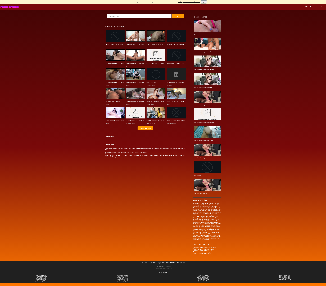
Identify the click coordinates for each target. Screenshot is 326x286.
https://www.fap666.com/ (41, 279)
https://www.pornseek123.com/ (203, 277)
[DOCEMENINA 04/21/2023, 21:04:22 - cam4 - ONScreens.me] (176, 61)
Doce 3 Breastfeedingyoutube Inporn (203, 87)
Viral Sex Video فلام (215, 207)
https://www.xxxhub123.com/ (122, 277)
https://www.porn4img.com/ (284, 278)
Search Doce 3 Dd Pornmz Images (202, 253)
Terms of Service (321, 7)
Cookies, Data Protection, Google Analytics (189, 2)
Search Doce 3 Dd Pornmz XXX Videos (204, 249)
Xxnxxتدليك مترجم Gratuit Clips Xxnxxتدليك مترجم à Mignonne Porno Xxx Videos (205, 218)
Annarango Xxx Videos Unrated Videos (202, 226)
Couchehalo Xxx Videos (208, 238)
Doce (195, 34)
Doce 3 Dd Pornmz (198, 175)
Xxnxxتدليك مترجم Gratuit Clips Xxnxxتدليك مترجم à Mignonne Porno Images (206, 215)
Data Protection (170, 262)
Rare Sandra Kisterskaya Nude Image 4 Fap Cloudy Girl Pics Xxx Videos (206, 220)
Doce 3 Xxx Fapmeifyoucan (200, 193)
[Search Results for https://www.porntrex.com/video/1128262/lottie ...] (156, 99)
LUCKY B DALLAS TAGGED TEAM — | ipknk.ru (158, 44)
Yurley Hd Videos (201, 215)
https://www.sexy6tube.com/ (203, 275)
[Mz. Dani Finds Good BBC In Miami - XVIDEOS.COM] (176, 41)
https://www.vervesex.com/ (122, 275)
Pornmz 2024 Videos (152, 82)
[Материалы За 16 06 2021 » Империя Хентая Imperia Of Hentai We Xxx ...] (156, 61)
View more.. (145, 128)
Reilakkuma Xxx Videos (213, 229)
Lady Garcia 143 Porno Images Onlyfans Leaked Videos (206, 233)
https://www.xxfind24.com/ (122, 279)
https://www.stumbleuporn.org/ (285, 279)
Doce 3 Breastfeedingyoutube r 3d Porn (204, 122)
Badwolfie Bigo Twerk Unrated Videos (202, 203)
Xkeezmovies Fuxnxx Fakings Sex (201, 207)
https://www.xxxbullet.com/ (122, 276)
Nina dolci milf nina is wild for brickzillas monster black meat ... (162, 120)
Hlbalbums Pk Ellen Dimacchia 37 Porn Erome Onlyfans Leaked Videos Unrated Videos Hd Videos (207, 228)
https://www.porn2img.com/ (284, 276)
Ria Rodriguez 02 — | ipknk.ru (113, 101)
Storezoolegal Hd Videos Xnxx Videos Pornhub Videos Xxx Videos (206, 205)
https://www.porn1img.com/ (284, 275)
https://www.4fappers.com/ (41, 275)
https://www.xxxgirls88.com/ (122, 281)
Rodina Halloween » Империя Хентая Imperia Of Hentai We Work (142, 120)
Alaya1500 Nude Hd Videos (200, 209)
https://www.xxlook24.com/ (122, 280)
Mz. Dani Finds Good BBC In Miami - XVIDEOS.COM (179, 44)
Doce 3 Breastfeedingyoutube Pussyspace (204, 105)
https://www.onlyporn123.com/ (204, 281)
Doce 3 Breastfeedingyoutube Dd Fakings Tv (205, 52)
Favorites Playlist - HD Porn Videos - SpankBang (118, 44)
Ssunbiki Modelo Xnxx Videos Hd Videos (206, 238)
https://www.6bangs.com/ (41, 277)
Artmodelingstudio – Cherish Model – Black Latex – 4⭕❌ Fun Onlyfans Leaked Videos (206, 222)
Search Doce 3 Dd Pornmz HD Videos (203, 250)
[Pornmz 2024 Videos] (156, 80)
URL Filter (176, 262)
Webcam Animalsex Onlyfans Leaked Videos (205, 234)
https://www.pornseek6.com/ (203, 278)
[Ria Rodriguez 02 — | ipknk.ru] (115, 99)
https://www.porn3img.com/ (284, 277)
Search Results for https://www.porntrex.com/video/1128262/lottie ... (164, 101)
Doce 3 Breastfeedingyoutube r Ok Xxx (203, 140)
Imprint (312, 7)
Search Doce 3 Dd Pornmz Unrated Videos (205, 247)
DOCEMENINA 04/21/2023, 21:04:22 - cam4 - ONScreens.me (182, 63)
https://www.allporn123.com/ (203, 280)
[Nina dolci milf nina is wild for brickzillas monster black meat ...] (156, 118)
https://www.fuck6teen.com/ (203, 276)
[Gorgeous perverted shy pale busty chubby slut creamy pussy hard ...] (115, 61)
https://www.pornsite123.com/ (41, 280)
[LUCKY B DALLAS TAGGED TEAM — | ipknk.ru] (156, 41)
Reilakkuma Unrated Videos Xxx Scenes (208, 225)
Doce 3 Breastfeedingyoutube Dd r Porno (204, 69)
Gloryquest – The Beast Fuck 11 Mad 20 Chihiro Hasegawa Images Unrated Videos (205, 231)
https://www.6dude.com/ (41, 278)
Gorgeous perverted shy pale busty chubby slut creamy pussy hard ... (123, 63)
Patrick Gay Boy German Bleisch (205, 236)
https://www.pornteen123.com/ (203, 279)
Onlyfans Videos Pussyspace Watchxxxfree (209, 210)
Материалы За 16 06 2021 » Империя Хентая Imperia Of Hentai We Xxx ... (165, 63)
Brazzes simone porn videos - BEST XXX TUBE (178, 82)
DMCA (307, 7)
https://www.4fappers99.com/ (41, 276)
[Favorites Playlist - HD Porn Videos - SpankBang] (115, 41)
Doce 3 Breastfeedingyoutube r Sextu (203, 158)
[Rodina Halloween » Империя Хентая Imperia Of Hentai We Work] (135, 118)
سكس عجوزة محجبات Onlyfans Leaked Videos (206, 204)
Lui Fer (194, 212)
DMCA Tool (182, 262)
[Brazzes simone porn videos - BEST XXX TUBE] (176, 80)
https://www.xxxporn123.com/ (122, 278)
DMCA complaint (114, 157)
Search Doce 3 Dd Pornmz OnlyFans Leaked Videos (207, 252)
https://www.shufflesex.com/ (41, 281)
